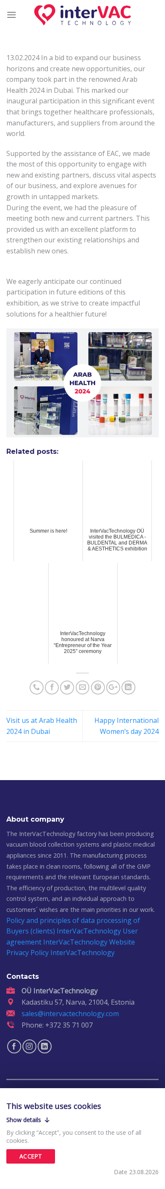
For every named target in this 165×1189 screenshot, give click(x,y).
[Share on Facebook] (52, 688)
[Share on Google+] (113, 688)
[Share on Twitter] (67, 688)
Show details (24, 1120)
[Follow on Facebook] (14, 1046)
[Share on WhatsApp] (37, 688)
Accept (30, 1156)
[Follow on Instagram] (29, 1046)
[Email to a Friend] (83, 688)
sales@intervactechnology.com (70, 1013)
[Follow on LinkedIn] (45, 1046)
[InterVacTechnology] (82, 14)
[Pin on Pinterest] (98, 688)
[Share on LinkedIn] (128, 688)
